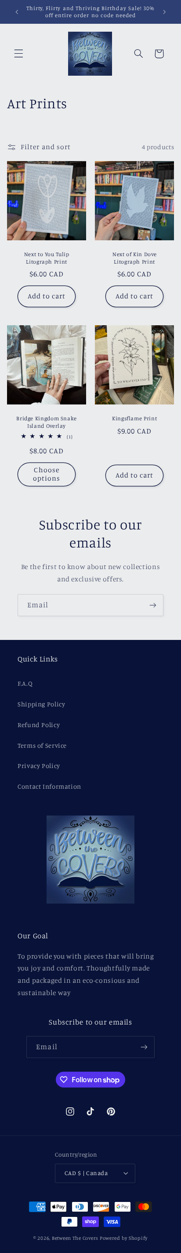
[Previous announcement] (16, 12)
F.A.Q (25, 683)
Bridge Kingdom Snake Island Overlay (46, 422)
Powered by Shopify (124, 1238)
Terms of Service (42, 745)
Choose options (46, 474)
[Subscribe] (153, 605)
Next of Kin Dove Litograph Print (134, 258)
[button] (18, 54)
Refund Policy (39, 724)
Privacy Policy (39, 765)
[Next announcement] (164, 12)
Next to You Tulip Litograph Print (46, 258)
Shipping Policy (41, 704)
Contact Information (49, 786)
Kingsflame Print (134, 418)
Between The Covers (75, 1238)
